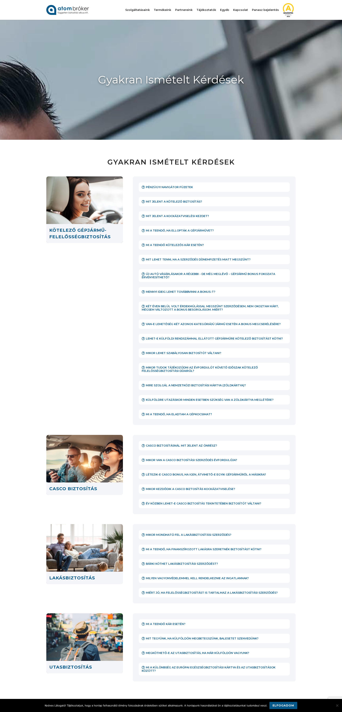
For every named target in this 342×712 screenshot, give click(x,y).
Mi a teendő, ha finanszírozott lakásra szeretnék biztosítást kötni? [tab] (203, 549)
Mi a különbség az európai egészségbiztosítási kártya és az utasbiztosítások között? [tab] (209, 669)
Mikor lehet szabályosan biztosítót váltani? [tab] (183, 353)
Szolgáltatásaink (137, 10)
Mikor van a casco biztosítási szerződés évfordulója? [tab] (191, 460)
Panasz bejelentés (265, 10)
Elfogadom (283, 705)
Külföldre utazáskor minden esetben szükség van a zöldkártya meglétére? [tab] (210, 400)
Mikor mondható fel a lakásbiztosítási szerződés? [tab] (188, 535)
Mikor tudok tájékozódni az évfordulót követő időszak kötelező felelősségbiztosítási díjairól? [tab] (200, 369)
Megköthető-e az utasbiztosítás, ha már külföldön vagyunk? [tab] (197, 653)
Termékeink (162, 10)
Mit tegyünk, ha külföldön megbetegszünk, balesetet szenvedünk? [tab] (202, 638)
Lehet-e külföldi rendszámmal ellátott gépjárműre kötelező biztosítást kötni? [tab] (214, 338)
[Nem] (337, 705)
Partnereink (184, 10)
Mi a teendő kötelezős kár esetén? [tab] (175, 245)
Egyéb (224, 10)
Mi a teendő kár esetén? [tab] (165, 624)
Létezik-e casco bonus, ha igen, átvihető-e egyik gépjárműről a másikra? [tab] (206, 474)
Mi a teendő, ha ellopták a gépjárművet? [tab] (180, 230)
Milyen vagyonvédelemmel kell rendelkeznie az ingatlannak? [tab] (197, 578)
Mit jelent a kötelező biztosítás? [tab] (174, 201)
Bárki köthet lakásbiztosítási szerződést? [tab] (182, 564)
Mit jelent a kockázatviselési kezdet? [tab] (177, 216)
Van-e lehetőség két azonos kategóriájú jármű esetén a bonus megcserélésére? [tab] (213, 324)
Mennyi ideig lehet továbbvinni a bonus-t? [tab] (180, 292)
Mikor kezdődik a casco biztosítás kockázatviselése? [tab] (190, 489)
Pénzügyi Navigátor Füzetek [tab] (169, 187)
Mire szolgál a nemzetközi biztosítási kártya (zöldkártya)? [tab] (196, 385)
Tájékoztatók (206, 10)
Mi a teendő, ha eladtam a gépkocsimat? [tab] (179, 414)
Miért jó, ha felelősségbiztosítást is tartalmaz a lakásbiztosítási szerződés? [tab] (212, 592)
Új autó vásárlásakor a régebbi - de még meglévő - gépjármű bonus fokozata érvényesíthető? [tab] (208, 275)
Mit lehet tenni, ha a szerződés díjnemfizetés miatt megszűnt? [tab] (198, 259)
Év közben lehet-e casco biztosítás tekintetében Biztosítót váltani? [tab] (203, 503)
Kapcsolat (240, 10)
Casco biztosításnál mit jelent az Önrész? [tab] (181, 445)
